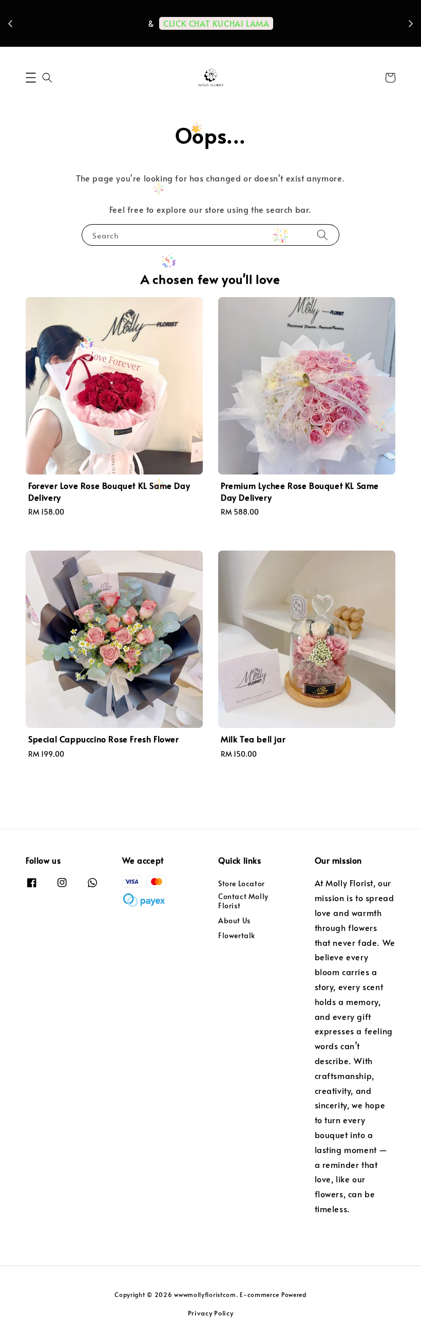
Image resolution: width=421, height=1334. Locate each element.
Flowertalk (236, 935)
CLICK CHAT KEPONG (173, 38)
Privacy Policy (211, 1313)
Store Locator (241, 883)
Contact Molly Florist (243, 900)
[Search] (322, 235)
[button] (31, 77)
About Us (234, 920)
